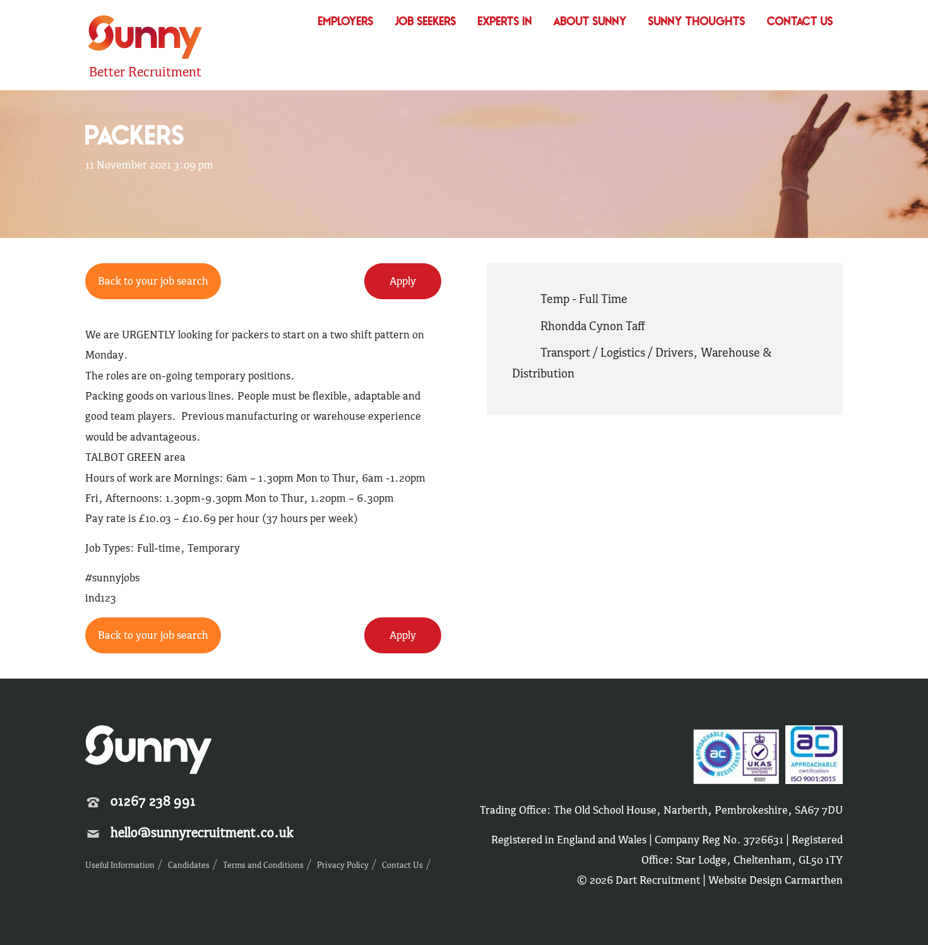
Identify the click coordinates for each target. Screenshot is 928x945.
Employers (346, 22)
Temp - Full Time (584, 298)
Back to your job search (153, 635)
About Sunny (590, 22)
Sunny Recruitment (143, 39)
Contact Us (800, 22)
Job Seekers (425, 22)
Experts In (505, 22)
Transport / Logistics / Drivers (616, 352)
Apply (403, 635)
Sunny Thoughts (697, 22)
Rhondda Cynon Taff (592, 325)
